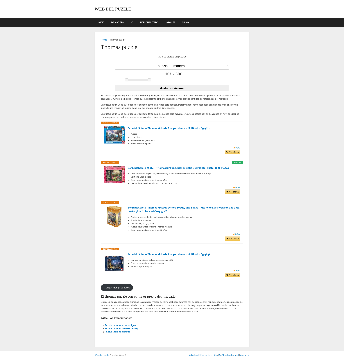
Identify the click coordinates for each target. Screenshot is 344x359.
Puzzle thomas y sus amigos (120, 325)
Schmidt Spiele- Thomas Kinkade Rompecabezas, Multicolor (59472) (168, 128)
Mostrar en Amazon (172, 88)
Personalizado (149, 22)
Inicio (101, 22)
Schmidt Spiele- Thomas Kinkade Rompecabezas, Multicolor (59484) (169, 254)
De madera (117, 22)
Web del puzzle (113, 9)
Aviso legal (194, 355)
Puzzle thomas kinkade (117, 331)
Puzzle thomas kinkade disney (121, 328)
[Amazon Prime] (236, 148)
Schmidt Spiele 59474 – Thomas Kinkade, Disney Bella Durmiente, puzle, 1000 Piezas (178, 168)
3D (131, 22)
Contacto (244, 355)
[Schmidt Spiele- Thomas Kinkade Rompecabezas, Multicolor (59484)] (114, 263)
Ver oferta (234, 152)
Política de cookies (209, 355)
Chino (185, 22)
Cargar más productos (117, 287)
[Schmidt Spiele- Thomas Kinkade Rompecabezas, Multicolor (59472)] (114, 134)
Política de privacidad (229, 355)
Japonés (170, 22)
